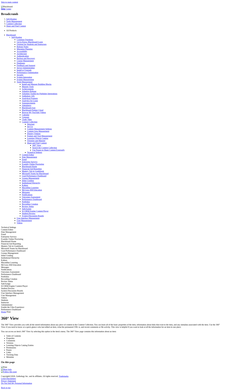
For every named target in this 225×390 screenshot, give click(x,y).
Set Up (30, 126)
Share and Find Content (16, 26)
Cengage (25, 117)
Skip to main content (9, 2)
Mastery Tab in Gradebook (33, 171)
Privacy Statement (8, 381)
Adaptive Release (29, 91)
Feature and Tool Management (39, 136)
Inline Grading (28, 180)
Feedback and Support (26, 65)
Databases (21, 63)
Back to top (6, 388)
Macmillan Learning (30, 188)
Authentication (23, 56)
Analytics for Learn (30, 101)
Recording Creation (30, 204)
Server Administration (26, 68)
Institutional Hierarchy (31, 183)
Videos (19, 223)
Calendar (25, 115)
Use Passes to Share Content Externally (48, 150)
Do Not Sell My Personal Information (16, 383)
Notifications (27, 195)
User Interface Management (28, 218)
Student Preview (28, 213)
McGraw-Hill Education (32, 190)
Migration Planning (25, 49)
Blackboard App (28, 108)
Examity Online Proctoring (33, 164)
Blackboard (11, 35)
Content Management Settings (39, 129)
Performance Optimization (27, 72)
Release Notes (22, 47)
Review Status (28, 206)
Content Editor (28, 155)
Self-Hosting (11, 19)
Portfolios (26, 202)
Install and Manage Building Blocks (36, 84)
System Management (25, 79)
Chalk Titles (27, 119)
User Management (24, 220)
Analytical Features (30, 98)
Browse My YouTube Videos (34, 112)
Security (20, 75)
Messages (26, 192)
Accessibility (22, 51)
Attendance (26, 105)
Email (24, 159)
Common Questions (25, 40)
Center (6, 9)
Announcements (28, 103)
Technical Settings (34, 152)
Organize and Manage (36, 141)
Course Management (25, 61)
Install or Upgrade (24, 70)
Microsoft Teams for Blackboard (35, 173)
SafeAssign (26, 209)
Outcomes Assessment (31, 197)
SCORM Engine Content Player (35, 211)
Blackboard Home (29, 166)
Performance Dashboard (32, 199)
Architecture (22, 54)
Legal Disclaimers (8, 378)
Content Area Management (38, 131)
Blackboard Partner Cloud (32, 110)
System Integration (24, 77)
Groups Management (30, 178)
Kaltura (25, 185)
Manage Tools (28, 86)
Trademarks (63, 376)
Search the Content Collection (44, 148)
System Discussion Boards (33, 216)
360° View (36, 145)
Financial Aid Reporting (32, 169)
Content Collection (14, 24)
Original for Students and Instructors (31, 44)
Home (3, 312)
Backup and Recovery (26, 58)
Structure (31, 124)
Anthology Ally (28, 96)
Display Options (33, 133)
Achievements (28, 89)
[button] (115, 30)
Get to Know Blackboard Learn (30, 42)
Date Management (29, 157)
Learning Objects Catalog (37, 138)
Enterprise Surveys (29, 162)
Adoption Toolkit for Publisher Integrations (39, 94)
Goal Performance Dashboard (34, 176)
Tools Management (14, 21)
